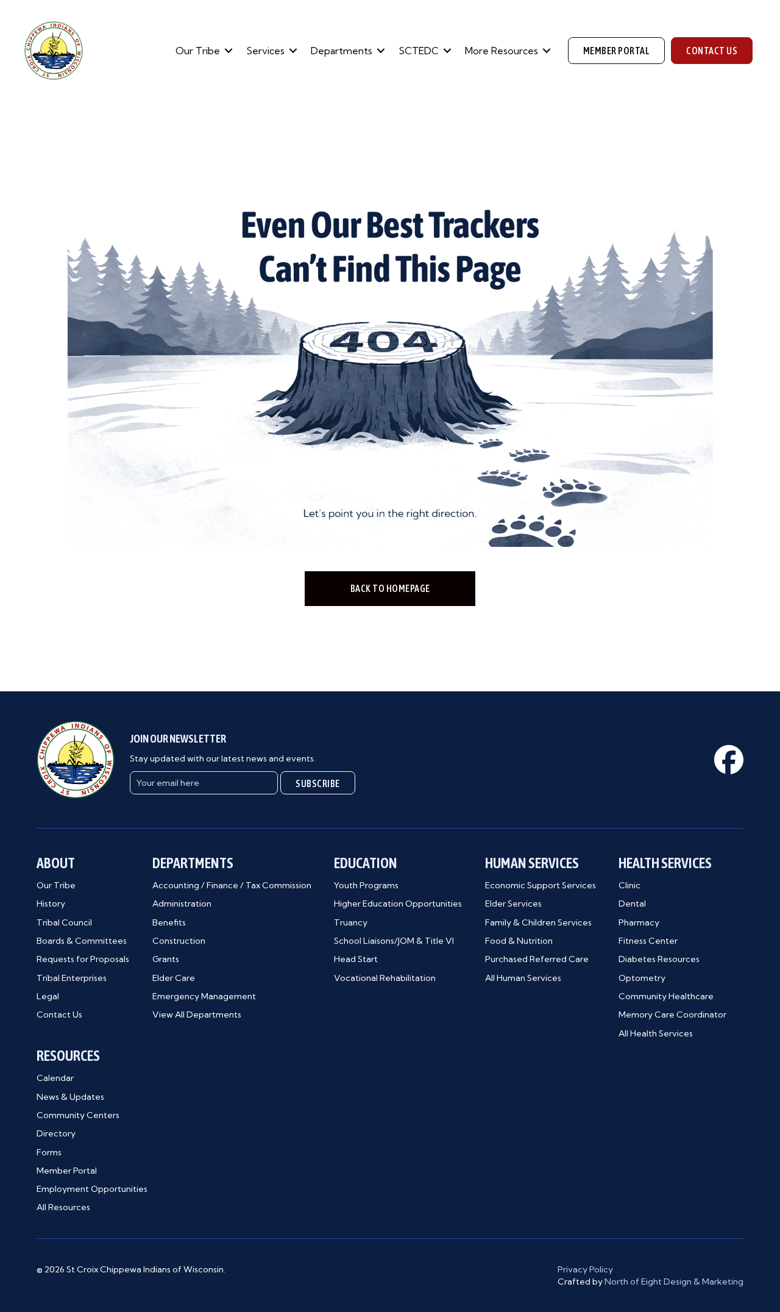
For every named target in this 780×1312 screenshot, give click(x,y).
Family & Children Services (538, 922)
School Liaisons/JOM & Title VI (394, 940)
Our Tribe (198, 51)
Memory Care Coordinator (672, 1014)
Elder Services (513, 903)
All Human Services (523, 977)
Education (365, 863)
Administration (181, 903)
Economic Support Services (540, 885)
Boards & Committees (82, 940)
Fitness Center (648, 940)
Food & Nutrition (519, 940)
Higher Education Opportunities (398, 903)
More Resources (501, 51)
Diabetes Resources (659, 959)
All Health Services (656, 1033)
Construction (178, 940)
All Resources (63, 1207)
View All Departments (196, 1014)
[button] (228, 50)
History (51, 903)
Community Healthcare (666, 996)
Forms (49, 1152)
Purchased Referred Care (537, 959)
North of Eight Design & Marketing (673, 1281)
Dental (632, 903)
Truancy (350, 922)
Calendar (55, 1077)
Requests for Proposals (83, 959)
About (56, 863)
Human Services (532, 863)
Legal (48, 996)
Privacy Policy (585, 1269)
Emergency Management (204, 996)
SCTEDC (419, 51)
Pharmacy (639, 922)
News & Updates (70, 1096)
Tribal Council (64, 922)
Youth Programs (366, 885)
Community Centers (78, 1115)
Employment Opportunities (92, 1188)
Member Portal (67, 1170)
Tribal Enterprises (72, 977)
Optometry (642, 977)
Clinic (629, 885)
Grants (165, 959)
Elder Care (173, 977)
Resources (68, 1055)
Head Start (356, 959)
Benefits (169, 922)
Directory (56, 1133)
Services (265, 51)
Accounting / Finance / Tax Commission (231, 885)
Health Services (665, 863)
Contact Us (59, 1014)
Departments (341, 51)
